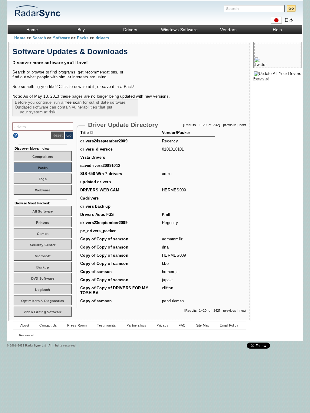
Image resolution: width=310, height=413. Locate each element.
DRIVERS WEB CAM (99, 190)
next (242, 125)
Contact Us (48, 325)
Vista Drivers (92, 157)
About (24, 325)
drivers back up (95, 206)
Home (32, 29)
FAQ (182, 325)
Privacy (162, 325)
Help (277, 29)
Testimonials (106, 325)
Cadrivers (89, 198)
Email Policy (229, 325)
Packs (83, 38)
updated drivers (95, 182)
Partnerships (136, 325)
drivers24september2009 (103, 141)
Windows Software (179, 29)
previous (229, 125)
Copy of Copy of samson (104, 239)
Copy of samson (96, 271)
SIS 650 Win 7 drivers (101, 173)
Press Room (77, 325)
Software (62, 38)
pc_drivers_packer (98, 231)
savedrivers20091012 (100, 165)
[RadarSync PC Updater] (277, 73)
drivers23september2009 (103, 222)
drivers (102, 38)
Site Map (202, 325)
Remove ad (26, 335)
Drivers (130, 29)
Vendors (228, 29)
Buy (81, 29)
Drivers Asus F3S (97, 214)
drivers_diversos (96, 149)
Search (39, 38)
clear (46, 148)
